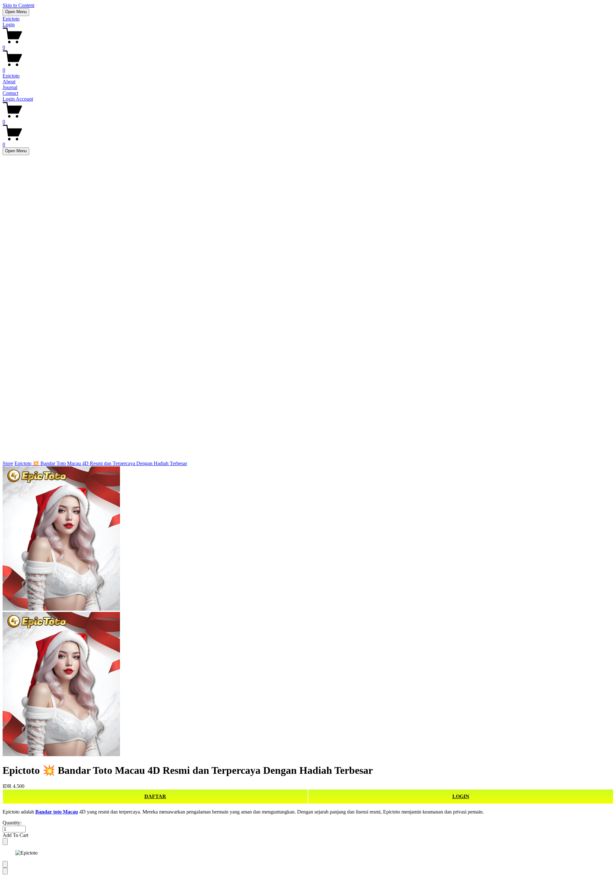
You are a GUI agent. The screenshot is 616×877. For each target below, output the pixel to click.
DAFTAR (155, 796)
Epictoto (11, 18)
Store (8, 463)
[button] (308, 835)
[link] (308, 611)
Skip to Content (18, 5)
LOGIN (460, 796)
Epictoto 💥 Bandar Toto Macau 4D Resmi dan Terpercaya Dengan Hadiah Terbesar (100, 463)
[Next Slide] (5, 871)
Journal (10, 87)
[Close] (5, 841)
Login (9, 24)
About (9, 81)
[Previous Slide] (5, 864)
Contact (10, 93)
